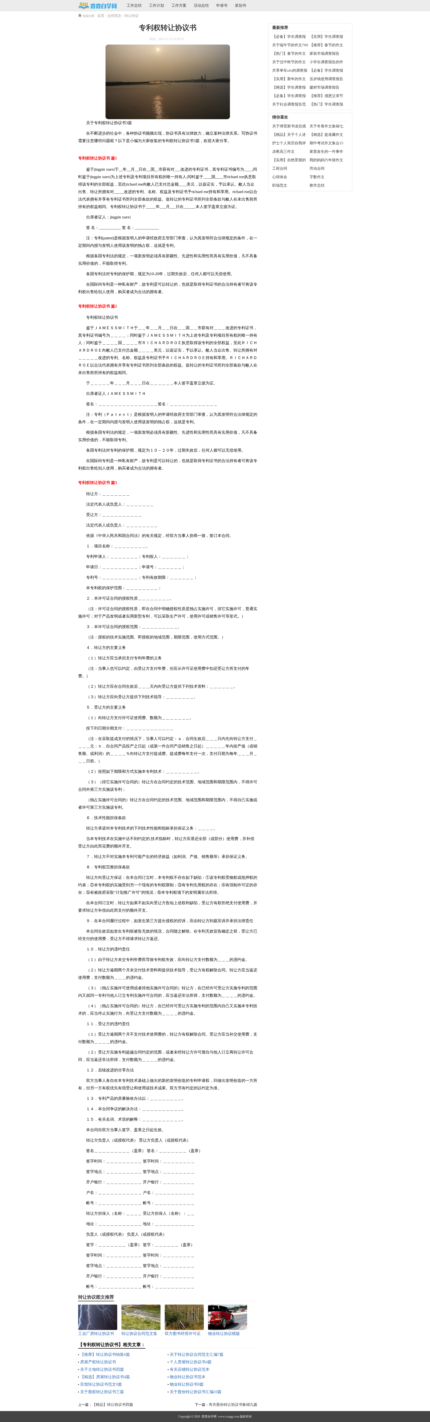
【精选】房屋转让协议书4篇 (105, 1377)
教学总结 (317, 185)
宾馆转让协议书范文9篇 (101, 1384)
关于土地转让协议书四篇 (102, 1369)
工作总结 (134, 5)
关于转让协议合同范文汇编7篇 (196, 1354)
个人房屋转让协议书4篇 (191, 1362)
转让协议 (132, 16)
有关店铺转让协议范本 (190, 1369)
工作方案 (178, 5)
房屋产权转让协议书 (98, 1362)
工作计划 (156, 5)
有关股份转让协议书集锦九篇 (233, 1405)
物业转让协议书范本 (188, 1377)
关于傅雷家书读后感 (289, 126)
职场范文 (279, 185)
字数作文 (317, 177)
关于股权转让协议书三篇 (102, 1392)
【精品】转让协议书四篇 (112, 1405)
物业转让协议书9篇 (187, 1384)
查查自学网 (209, 1416)
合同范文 (114, 16)
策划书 (240, 5)
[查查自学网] (97, 6)
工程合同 (279, 168)
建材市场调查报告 (324, 87)
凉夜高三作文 (283, 152)
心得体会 (279, 177)
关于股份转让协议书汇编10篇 (195, 1392)
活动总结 (201, 5)
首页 (100, 16)
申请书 (221, 5)
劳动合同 (317, 168)
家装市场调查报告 (324, 53)
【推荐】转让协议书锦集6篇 (105, 1354)
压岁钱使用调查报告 (326, 79)
